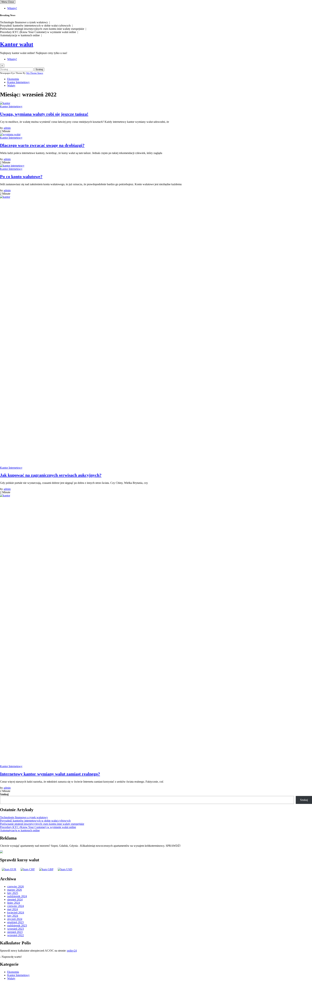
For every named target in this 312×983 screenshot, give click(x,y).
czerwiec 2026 (15, 886)
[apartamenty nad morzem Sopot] (1, 852)
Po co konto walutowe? (21, 176)
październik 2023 (17, 925)
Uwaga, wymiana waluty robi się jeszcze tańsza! (44, 114)
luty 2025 (12, 893)
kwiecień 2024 (15, 912)
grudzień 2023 (15, 922)
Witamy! (12, 8)
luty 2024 (12, 915)
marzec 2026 (14, 889)
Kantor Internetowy (18, 82)
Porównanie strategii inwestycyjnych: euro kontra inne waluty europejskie (42, 823)
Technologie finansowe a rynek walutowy (24, 817)
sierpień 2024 (15, 899)
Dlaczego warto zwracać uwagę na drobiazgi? (42, 145)
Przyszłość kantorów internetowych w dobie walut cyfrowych (35, 820)
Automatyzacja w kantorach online (20, 830)
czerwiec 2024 (15, 906)
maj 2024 (12, 909)
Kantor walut (16, 44)
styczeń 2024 (14, 919)
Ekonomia (13, 79)
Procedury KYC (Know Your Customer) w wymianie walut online (38, 827)
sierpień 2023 (15, 932)
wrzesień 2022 (15, 935)
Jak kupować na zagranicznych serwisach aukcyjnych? (50, 475)
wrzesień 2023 (15, 928)
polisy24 (72, 950)
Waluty (11, 85)
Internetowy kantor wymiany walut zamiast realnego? (50, 774)
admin (7, 127)
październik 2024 (17, 896)
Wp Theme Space (34, 73)
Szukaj (4, 794)
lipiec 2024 (13, 902)
